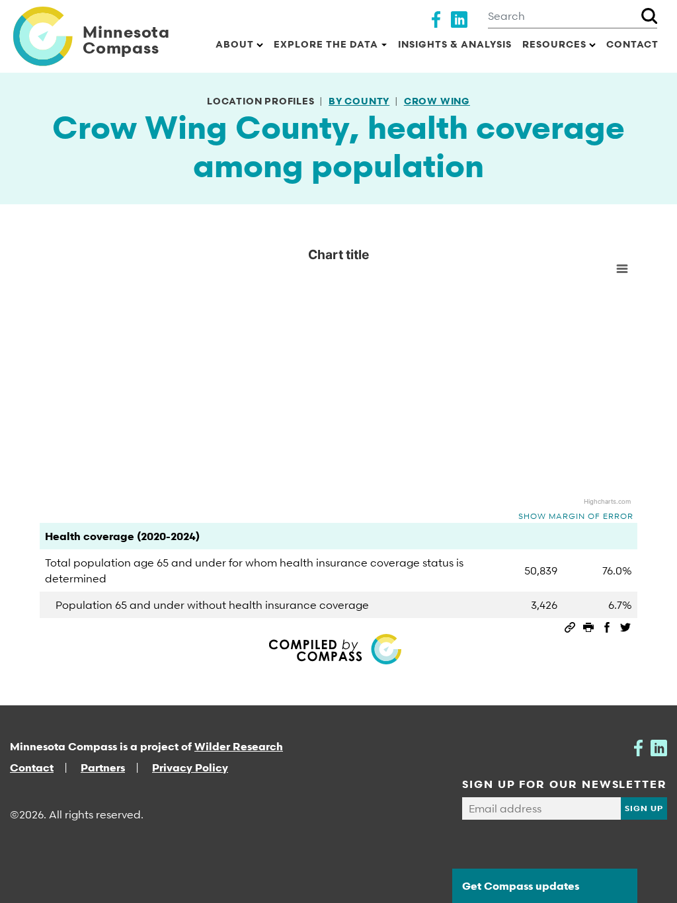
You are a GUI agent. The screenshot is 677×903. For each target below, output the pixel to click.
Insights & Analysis (455, 44)
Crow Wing (437, 101)
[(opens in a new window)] (436, 17)
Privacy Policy (190, 767)
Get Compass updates (520, 885)
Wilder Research (238, 746)
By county (359, 101)
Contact (632, 44)
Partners (103, 767)
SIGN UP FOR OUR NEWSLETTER (564, 784)
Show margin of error (575, 516)
